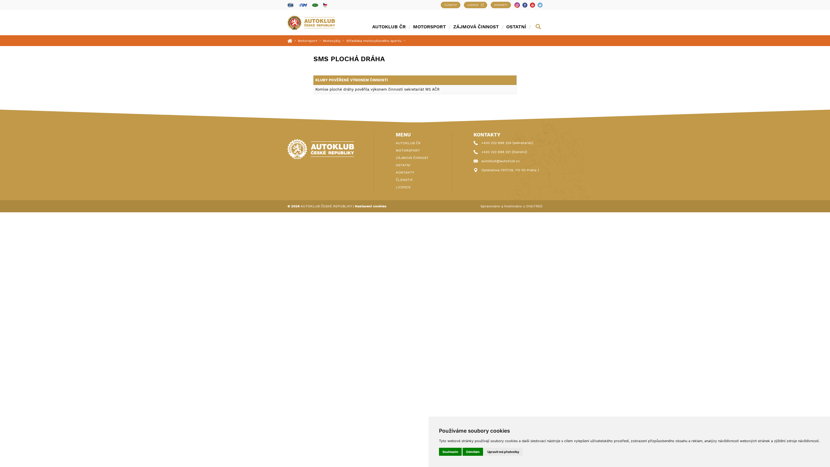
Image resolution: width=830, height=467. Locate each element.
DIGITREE (534, 206)
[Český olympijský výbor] (325, 5)
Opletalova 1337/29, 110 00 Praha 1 (510, 170)
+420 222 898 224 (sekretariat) (507, 143)
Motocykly (332, 41)
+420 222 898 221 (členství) (504, 152)
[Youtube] (532, 5)
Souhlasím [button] (450, 452)
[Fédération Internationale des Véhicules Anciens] (315, 5)
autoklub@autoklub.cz (500, 161)
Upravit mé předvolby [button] (503, 452)
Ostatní (516, 26)
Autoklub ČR (389, 26)
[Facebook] (524, 5)
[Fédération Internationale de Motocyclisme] (303, 5)
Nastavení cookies (370, 206)
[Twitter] (540, 5)
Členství (450, 4)
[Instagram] (517, 5)
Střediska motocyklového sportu (374, 41)
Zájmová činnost (476, 26)
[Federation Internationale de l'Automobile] (290, 5)
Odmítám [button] (473, 452)
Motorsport (429, 26)
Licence (473, 4)
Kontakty (501, 4)
